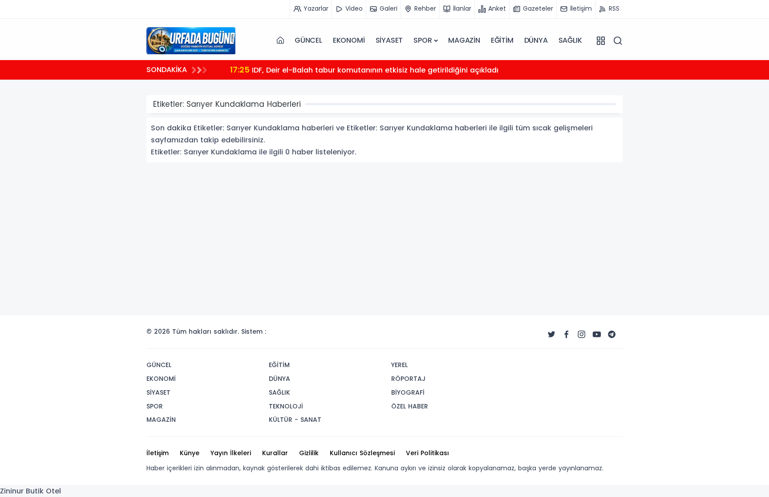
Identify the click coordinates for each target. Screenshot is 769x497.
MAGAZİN (464, 40)
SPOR (422, 40)
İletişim (157, 453)
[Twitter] (551, 335)
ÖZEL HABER (409, 406)
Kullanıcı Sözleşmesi (362, 453)
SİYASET (389, 40)
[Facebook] (566, 335)
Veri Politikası (427, 453)
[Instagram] (581, 335)
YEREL (399, 364)
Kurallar (275, 453)
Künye (189, 453)
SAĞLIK (570, 40)
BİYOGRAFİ (408, 392)
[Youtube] (596, 335)
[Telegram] (611, 335)
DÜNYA (536, 40)
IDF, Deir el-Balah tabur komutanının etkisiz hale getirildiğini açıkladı (364, 69)
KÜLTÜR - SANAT (295, 419)
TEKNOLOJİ (286, 406)
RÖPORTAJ (408, 378)
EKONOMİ (349, 40)
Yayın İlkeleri (230, 453)
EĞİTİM (502, 40)
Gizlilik (309, 453)
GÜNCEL (308, 40)
